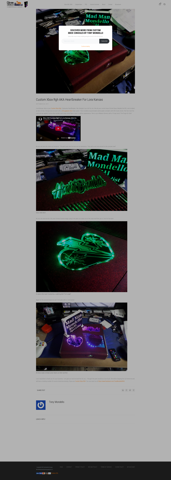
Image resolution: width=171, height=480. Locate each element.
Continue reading (85, 46)
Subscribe (104, 41)
